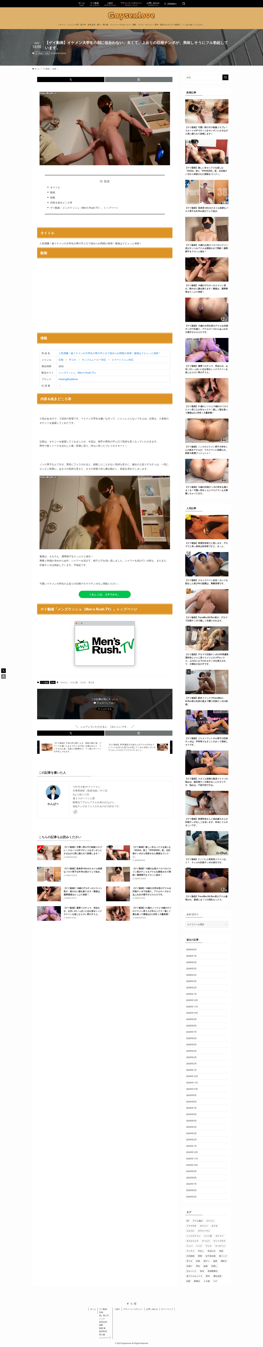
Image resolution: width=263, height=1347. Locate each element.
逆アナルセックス (194, 1276)
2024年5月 (191, 1120)
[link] (75, 812)
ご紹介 (117, 1309)
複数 (101, 1324)
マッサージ (220, 1245)
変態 (200, 1255)
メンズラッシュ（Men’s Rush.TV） (78, 372)
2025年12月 (192, 1000)
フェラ (83, 682)
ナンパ (189, 1245)
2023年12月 (192, 1152)
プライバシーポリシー (133, 1309)
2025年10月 (192, 1012)
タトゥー (219, 1235)
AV (187, 1220)
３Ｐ (215, 1281)
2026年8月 (191, 949)
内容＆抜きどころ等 (61, 202)
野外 (208, 1276)
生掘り (189, 1265)
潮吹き (224, 1260)
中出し (201, 1250)
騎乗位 (197, 1281)
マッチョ (190, 1250)
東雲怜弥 (103, 1331)
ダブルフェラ (192, 1240)
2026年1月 (191, 993)
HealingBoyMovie (68, 379)
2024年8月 (191, 1101)
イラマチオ (191, 1225)
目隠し (214, 1265)
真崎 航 (102, 1328)
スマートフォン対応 (122, 359)
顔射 (188, 1281)
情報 (52, 197)
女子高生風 (211, 1255)
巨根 (47, 53)
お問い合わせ (152, 1309)
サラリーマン (204, 1230)
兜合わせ (212, 1250)
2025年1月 (191, 1069)
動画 (52, 192)
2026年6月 (191, 962)
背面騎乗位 (212, 1270)
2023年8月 (191, 1177)
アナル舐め (198, 1220)
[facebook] (127, 1303)
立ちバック (191, 1270)
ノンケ (102, 1318)
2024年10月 (192, 1088)
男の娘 (102, 1334)
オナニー (204, 1225)
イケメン (64, 682)
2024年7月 (191, 1107)
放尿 (215, 1260)
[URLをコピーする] (138, 79)
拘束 (198, 1260)
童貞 (202, 1270)
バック (199, 1245)
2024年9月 (191, 1095)
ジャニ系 (74, 682)
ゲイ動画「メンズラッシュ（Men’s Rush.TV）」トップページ (84, 207)
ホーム (93, 1309)
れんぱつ (53, 803)
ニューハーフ (105, 1337)
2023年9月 (191, 1171)
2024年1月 (191, 1145)
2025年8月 (191, 1025)
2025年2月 (191, 1063)
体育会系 (103, 1321)
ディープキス (219, 1240)
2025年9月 (191, 1019)
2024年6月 (191, 1114)
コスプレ (190, 1230)
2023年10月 (192, 1164)
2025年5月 (191, 1044)
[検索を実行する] (225, 77)
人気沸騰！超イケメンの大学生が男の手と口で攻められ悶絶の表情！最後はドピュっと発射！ (110, 353)
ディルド (206, 1240)
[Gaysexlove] (131, 16)
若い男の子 (104, 1315)
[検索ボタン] (183, 3)
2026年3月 (191, 981)
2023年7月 (191, 1183)
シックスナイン (193, 1235)
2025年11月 (192, 1006)
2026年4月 (191, 974)
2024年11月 (192, 1082)
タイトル (55, 187)
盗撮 (206, 1265)
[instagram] (135, 1303)
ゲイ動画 (39, 53)
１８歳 (207, 1281)
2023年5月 (191, 1196)
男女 (198, 1265)
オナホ (214, 1225)
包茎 (221, 1250)
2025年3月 (191, 1057)
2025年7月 (191, 1031)
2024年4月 (191, 1126)
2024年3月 (191, 1133)
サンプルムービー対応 (94, 359)
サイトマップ (167, 1309)
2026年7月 (191, 955)
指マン (207, 1260)
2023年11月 (192, 1158)
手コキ (72, 359)
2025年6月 (191, 1038)
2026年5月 (191, 968)
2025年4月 (191, 1050)
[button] (71, 79)
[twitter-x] (131, 1303)
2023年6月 (191, 1190)
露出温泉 (217, 1276)
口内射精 (190, 1255)
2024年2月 (191, 1139)
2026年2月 (191, 987)
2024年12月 (192, 1076)
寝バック (223, 1255)
